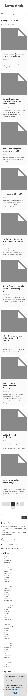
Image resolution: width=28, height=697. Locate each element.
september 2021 (8, 626)
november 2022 (8, 602)
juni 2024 (6, 575)
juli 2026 (6, 556)
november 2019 (8, 661)
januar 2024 (7, 583)
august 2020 (7, 647)
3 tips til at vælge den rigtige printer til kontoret (12, 338)
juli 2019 (6, 664)
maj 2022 (6, 613)
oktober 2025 (7, 562)
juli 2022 (6, 609)
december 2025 (8, 560)
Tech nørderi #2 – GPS (12, 194)
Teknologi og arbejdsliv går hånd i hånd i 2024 (13, 526)
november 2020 (8, 645)
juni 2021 (6, 632)
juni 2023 (6, 594)
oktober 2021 (7, 625)
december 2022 (8, 600)
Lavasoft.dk (14, 6)
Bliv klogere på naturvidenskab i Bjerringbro (10, 385)
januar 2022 (7, 621)
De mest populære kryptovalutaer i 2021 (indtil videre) (12, 101)
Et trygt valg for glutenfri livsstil (9, 540)
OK (15, 692)
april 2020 (6, 653)
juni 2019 (6, 666)
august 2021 (7, 628)
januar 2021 (7, 642)
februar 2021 (7, 640)
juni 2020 (6, 651)
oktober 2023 (7, 588)
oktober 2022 (7, 604)
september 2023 (8, 590)
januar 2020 (7, 657)
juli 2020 (6, 649)
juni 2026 (6, 558)
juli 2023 (6, 592)
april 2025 (6, 566)
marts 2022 (7, 617)
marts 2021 (7, 638)
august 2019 (7, 663)
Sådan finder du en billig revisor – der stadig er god (14, 288)
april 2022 (6, 615)
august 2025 (7, 564)
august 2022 (7, 607)
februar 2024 (7, 581)
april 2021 (6, 636)
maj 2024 (6, 577)
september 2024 (8, 573)
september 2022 (8, 606)
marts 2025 (7, 568)
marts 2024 (7, 579)
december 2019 (8, 659)
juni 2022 (6, 611)
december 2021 (8, 623)
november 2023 (8, 587)
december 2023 (8, 585)
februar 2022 (7, 619)
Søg (2, 514)
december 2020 (8, 644)
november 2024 (8, 569)
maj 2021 (6, 634)
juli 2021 (6, 630)
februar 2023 (7, 598)
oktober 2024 (7, 571)
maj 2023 (6, 596)
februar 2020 (7, 655)
